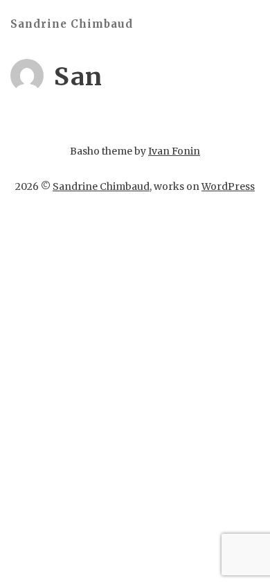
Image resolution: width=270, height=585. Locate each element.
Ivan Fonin (174, 151)
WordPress (228, 186)
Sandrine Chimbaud (71, 23)
